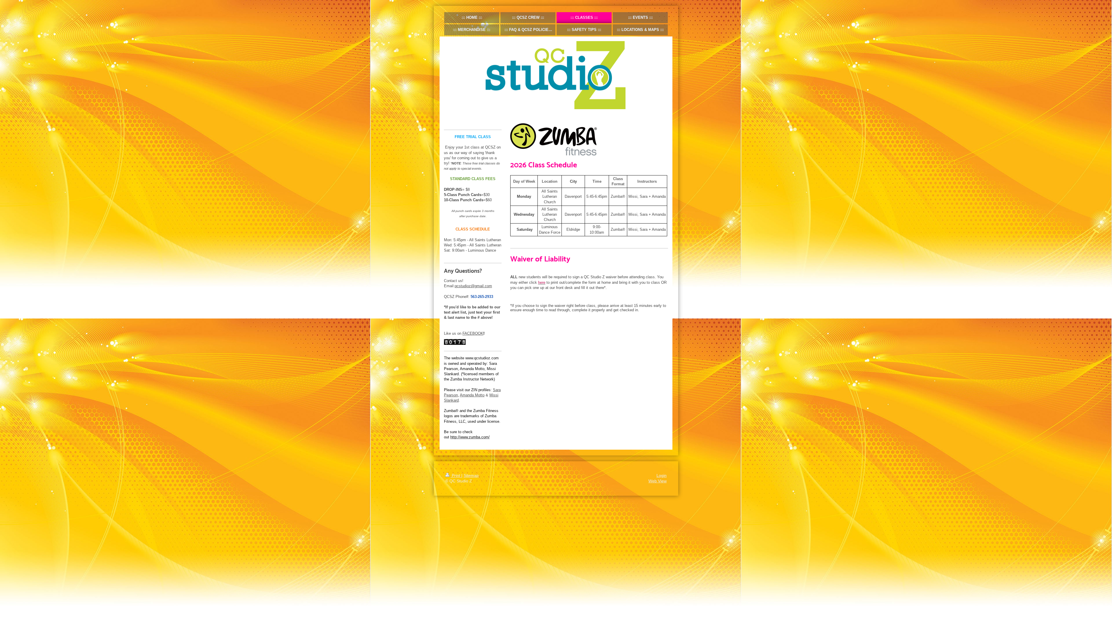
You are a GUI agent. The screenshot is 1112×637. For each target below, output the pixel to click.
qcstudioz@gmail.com (473, 286)
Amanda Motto (472, 395)
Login (661, 475)
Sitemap (471, 475)
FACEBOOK (472, 333)
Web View (657, 481)
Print (456, 475)
